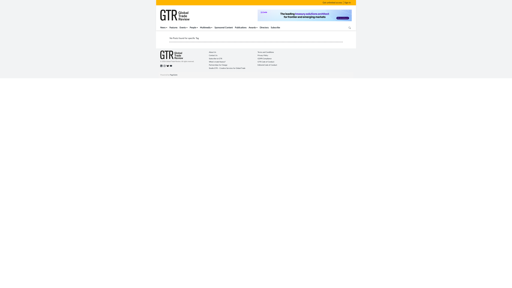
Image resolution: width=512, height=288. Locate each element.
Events (183, 28)
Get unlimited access (332, 3)
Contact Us (213, 55)
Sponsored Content (224, 28)
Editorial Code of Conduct (267, 65)
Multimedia (205, 28)
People (193, 28)
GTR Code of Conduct (266, 62)
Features (173, 28)
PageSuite (173, 75)
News (163, 28)
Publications (241, 28)
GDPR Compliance (265, 59)
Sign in (347, 3)
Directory (264, 28)
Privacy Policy (263, 55)
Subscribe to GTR (215, 59)
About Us (212, 52)
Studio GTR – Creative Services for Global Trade (227, 68)
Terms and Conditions (266, 52)
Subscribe (275, 28)
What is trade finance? (217, 62)
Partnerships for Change (218, 65)
